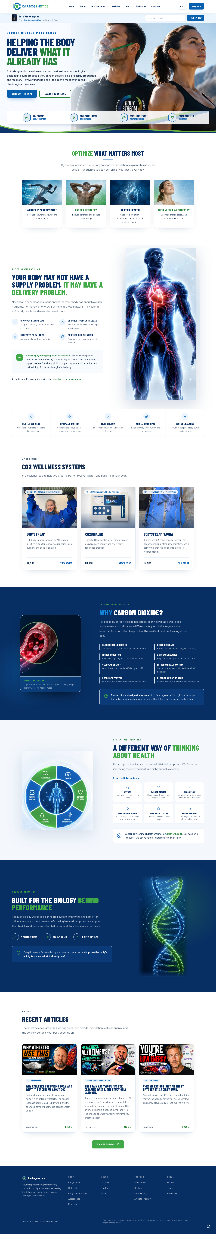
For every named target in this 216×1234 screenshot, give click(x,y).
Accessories (74, 1198)
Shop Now (196, 6)
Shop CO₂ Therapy (22, 93)
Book (128, 6)
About (104, 1193)
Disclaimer (172, 1193)
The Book (105, 1188)
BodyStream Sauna (77, 1193)
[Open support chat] (208, 1226)
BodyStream (74, 1182)
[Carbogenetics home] (31, 6)
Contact (155, 6)
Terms (170, 1188)
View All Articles (106, 1144)
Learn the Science (55, 93)
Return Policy (140, 1193)
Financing (72, 1204)
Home (72, 6)
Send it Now (195, 18)
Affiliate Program (142, 1198)
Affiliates (141, 6)
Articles (116, 6)
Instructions (99, 6)
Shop (83, 6)
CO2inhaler (73, 1188)
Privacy (170, 1182)
